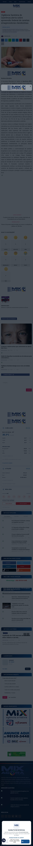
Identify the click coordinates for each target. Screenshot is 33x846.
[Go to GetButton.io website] (3, 844)
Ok (22, 841)
